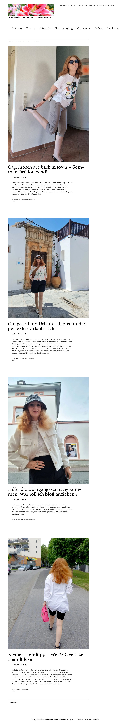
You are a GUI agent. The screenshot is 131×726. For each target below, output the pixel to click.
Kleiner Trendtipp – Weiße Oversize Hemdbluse (45, 657)
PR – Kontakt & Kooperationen (78, 5)
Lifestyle (44, 28)
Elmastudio (96, 719)
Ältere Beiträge (13, 702)
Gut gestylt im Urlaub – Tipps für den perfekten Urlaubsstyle (47, 326)
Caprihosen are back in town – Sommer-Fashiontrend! (46, 169)
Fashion (17, 28)
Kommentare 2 (25, 689)
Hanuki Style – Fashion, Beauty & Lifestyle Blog (29, 17)
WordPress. (81, 719)
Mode (13, 201)
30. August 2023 (16, 689)
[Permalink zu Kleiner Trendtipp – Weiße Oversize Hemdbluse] (48, 648)
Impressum (92, 5)
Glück (98, 28)
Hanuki (24, 177)
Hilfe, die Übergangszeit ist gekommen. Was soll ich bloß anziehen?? (44, 492)
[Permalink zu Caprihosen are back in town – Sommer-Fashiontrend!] (48, 161)
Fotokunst (112, 28)
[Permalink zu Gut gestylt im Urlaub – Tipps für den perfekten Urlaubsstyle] (48, 318)
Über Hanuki (63, 5)
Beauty (30, 28)
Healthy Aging (64, 28)
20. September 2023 (17, 519)
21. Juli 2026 (15, 358)
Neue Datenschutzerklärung (106, 5)
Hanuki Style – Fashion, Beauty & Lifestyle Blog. (54, 719)
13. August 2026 (16, 199)
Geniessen (83, 28)
